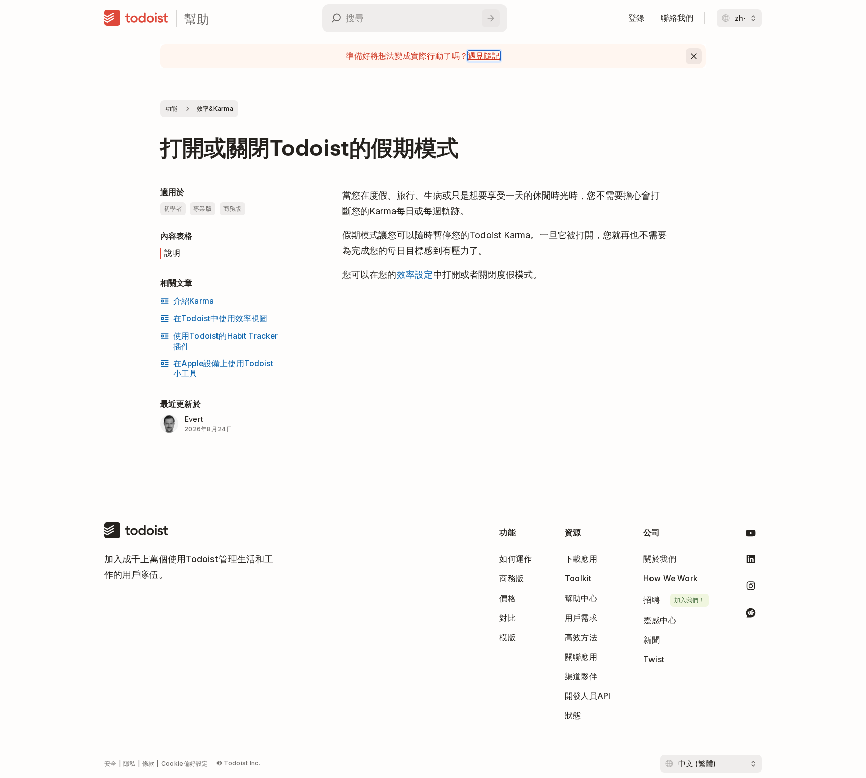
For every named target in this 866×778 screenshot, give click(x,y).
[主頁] (136, 18)
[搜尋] (491, 18)
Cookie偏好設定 (184, 763)
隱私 (129, 763)
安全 (110, 763)
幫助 (196, 18)
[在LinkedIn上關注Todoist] (751, 561)
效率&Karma (215, 108)
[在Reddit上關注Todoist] (751, 614)
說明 (172, 253)
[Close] (694, 56)
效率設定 (415, 274)
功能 (171, 108)
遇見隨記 (484, 56)
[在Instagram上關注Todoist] (751, 588)
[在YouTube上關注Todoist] (751, 535)
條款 (148, 763)
